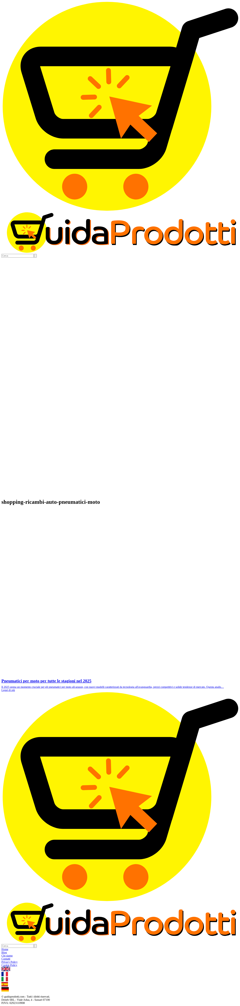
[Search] (35, 256)
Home (4, 949)
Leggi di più (8, 690)
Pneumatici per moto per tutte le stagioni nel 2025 (46, 681)
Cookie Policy (9, 965)
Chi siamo (7, 955)
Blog (4, 952)
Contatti (5, 958)
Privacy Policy (9, 961)
